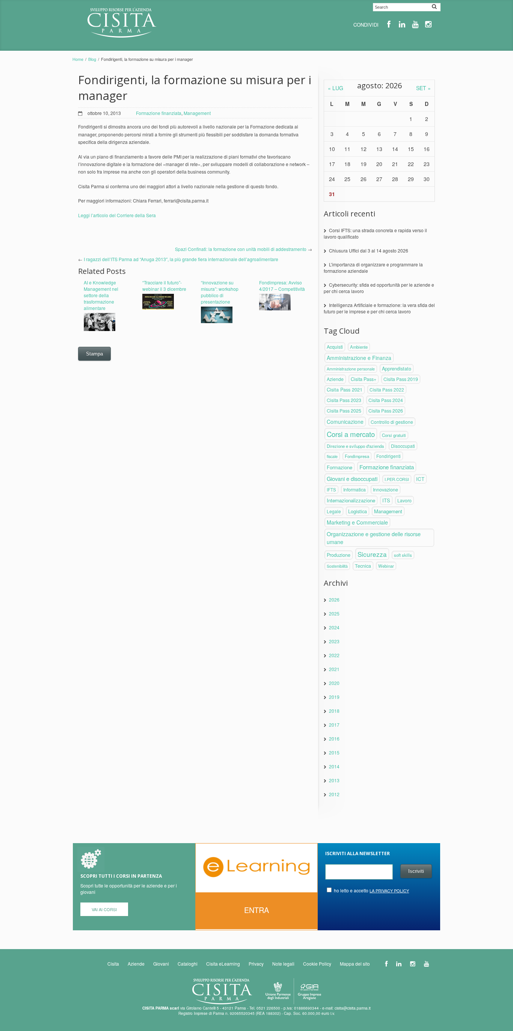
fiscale (332, 456)
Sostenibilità (337, 566)
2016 (334, 738)
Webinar (386, 566)
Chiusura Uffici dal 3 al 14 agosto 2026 (368, 250)
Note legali (283, 963)
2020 (334, 683)
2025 (334, 613)
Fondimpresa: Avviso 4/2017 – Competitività (282, 285)
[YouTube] (415, 24)
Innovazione (385, 489)
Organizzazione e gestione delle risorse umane (374, 538)
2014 (334, 766)
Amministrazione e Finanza (359, 357)
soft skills (403, 555)
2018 (334, 710)
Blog (92, 59)
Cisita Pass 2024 (385, 400)
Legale (334, 511)
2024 (334, 627)
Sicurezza (372, 554)
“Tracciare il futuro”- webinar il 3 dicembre (164, 285)
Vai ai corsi (104, 909)
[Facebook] (389, 24)
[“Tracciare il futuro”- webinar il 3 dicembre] (166, 302)
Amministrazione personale (351, 369)
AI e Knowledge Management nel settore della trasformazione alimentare (101, 295)
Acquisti (335, 346)
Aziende (335, 379)
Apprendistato (396, 368)
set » (423, 88)
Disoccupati (403, 446)
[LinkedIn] (402, 24)
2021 (334, 669)
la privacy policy (389, 890)
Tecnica (363, 565)
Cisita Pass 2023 (344, 400)
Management (197, 113)
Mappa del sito (355, 963)
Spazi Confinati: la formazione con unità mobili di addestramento (240, 249)
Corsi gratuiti (394, 435)
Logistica (357, 511)
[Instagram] (428, 24)
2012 (334, 794)
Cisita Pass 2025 (344, 410)
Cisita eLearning (223, 963)
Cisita (113, 963)
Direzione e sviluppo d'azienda (355, 446)
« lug (335, 88)
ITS (386, 500)
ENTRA (256, 909)
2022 (334, 655)
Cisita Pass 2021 (344, 389)
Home (77, 59)
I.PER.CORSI (397, 479)
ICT (420, 478)
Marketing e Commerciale (357, 522)
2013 (334, 780)
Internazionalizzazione (351, 500)
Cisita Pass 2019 (400, 379)
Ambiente (359, 347)
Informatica (354, 489)
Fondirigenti (388, 456)
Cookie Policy (317, 963)
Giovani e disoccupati (352, 478)
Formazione (339, 467)
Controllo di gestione (392, 422)
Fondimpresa (357, 456)
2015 (334, 752)
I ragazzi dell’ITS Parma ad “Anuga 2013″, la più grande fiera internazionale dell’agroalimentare (181, 259)
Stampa (94, 354)
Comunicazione (345, 421)
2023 (334, 641)
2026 (334, 599)
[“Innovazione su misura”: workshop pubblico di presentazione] (224, 315)
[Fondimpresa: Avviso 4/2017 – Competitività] (282, 302)
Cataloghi (188, 963)
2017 (334, 724)
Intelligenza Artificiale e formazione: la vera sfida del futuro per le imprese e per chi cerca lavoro (379, 308)
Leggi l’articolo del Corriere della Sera (117, 215)
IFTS (331, 490)
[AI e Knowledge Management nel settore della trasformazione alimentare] (107, 322)
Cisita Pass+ (363, 379)
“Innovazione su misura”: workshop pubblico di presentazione (219, 292)
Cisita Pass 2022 (387, 389)
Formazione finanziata (158, 113)
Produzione (338, 555)
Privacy (256, 963)
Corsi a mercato (351, 434)
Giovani (161, 963)
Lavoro (404, 500)
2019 (334, 697)
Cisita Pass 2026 (385, 410)
